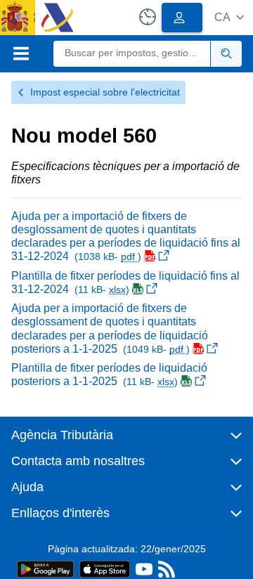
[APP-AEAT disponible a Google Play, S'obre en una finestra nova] (45, 568)
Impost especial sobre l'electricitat (105, 92)
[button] (229, 17)
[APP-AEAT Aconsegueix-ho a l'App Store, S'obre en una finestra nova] (104, 568)
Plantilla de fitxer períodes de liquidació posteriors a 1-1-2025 (109, 374)
